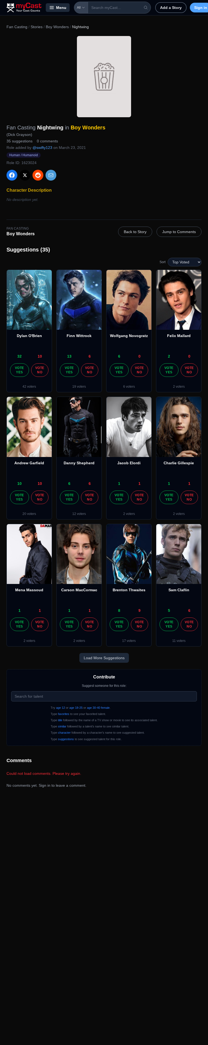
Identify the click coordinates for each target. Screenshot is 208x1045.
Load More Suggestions (104, 658)
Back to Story (135, 232)
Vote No (39, 370)
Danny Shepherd (79, 463)
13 (69, 356)
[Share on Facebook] (11, 175)
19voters (79, 386)
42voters (29, 386)
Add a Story (171, 7)
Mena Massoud (29, 590)
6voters (129, 386)
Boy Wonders (57, 27)
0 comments (47, 141)
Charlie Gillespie (179, 463)
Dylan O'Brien (29, 336)
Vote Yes (19, 370)
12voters (79, 514)
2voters (179, 386)
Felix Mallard (179, 336)
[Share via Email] (51, 175)
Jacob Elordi (129, 463)
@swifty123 (42, 147)
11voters (179, 641)
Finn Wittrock (79, 336)
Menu (61, 7)
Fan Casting (16, 27)
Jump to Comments (179, 232)
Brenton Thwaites (129, 590)
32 (19, 356)
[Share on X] (25, 175)
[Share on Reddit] (37, 175)
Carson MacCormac (79, 590)
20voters (29, 514)
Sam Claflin (178, 590)
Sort (162, 262)
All (79, 7)
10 (40, 356)
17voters (129, 641)
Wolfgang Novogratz (129, 336)
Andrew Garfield (29, 463)
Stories (37, 27)
